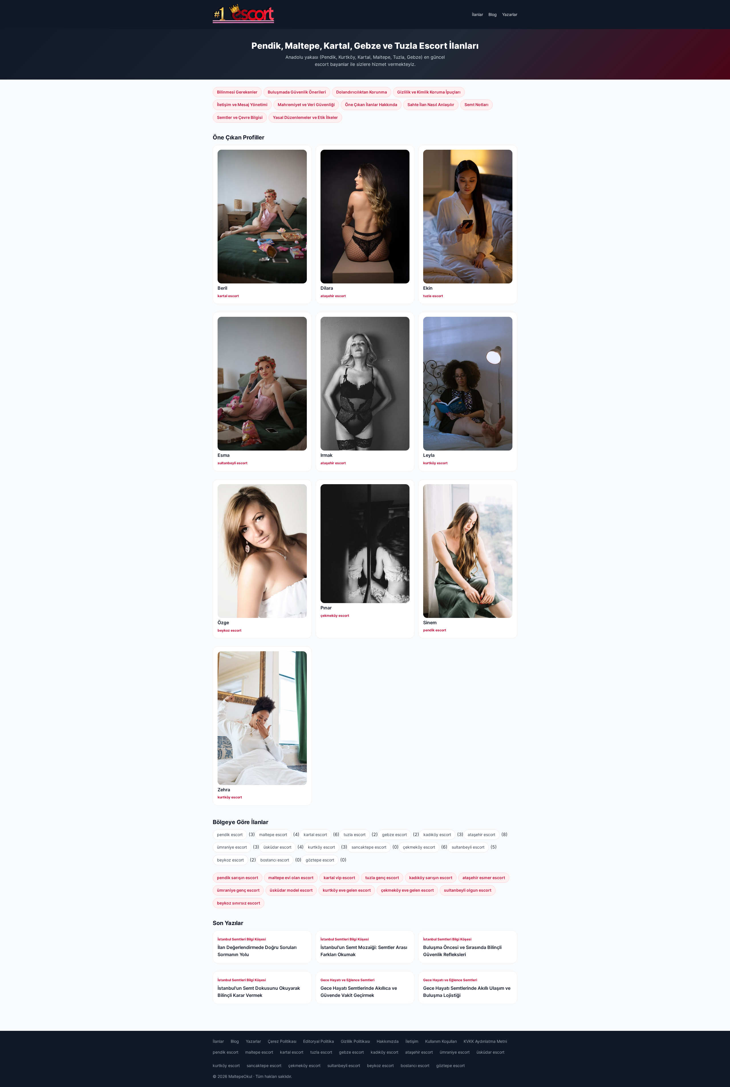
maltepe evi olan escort (290, 877)
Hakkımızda (388, 1041)
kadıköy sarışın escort (430, 877)
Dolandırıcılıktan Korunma (361, 92)
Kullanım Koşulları (441, 1041)
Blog (492, 14)
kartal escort (315, 834)
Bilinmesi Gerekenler (237, 92)
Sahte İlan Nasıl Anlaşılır (430, 104)
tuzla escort (355, 834)
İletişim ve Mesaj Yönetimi (242, 104)
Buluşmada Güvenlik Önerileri (297, 92)
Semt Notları (476, 104)
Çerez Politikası (282, 1041)
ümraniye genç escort (238, 890)
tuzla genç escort (382, 877)
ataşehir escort (481, 834)
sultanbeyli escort (468, 847)
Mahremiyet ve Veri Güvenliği (306, 104)
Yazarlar (509, 14)
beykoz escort (230, 859)
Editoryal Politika (318, 1041)
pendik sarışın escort (237, 877)
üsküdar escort (277, 847)
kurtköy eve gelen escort (347, 890)
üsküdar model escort (291, 890)
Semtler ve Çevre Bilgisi (240, 117)
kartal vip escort (339, 877)
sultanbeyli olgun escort (467, 890)
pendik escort (230, 834)
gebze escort (394, 834)
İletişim (411, 1041)
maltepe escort (273, 834)
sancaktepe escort (369, 847)
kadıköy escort (437, 834)
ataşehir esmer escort (484, 877)
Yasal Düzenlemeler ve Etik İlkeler (305, 117)
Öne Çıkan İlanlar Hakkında (371, 104)
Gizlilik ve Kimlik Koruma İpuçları (429, 92)
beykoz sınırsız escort (238, 903)
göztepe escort (320, 859)
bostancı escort (274, 859)
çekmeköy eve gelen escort (407, 890)
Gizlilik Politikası (355, 1041)
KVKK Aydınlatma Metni (485, 1041)
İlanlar (477, 14)
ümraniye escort (232, 847)
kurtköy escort (321, 847)
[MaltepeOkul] (243, 14)
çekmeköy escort (419, 847)
